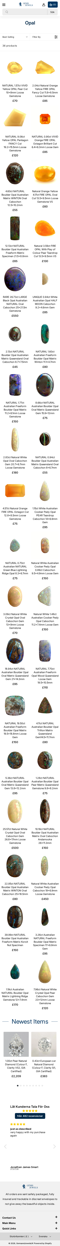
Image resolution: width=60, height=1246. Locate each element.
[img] (30, 1111)
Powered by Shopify (43, 1243)
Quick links (9, 1228)
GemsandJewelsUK (24, 1243)
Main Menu (9, 1223)
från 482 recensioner (30, 1115)
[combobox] (27, 12)
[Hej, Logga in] (43, 4)
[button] (4, 4)
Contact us (9, 1217)
